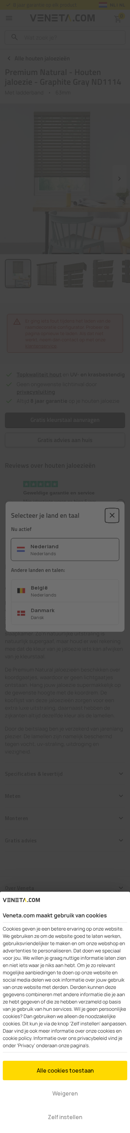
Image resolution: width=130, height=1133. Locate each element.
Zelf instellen (65, 1117)
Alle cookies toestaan (65, 1070)
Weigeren (65, 1093)
